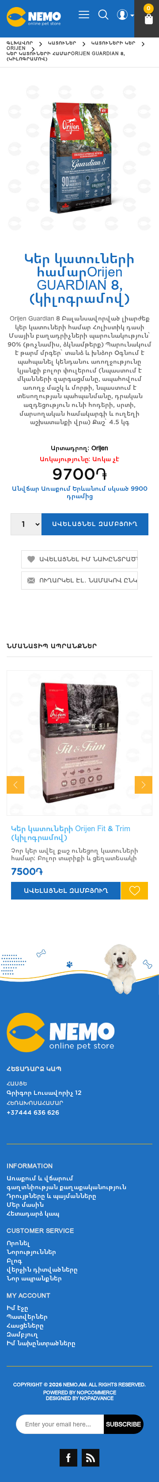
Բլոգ (14, 1261)
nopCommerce (96, 1392)
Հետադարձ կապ (33, 1213)
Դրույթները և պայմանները (51, 1196)
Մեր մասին (25, 1205)
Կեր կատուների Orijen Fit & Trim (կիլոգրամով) (70, 833)
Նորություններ (31, 1252)
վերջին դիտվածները (42, 1269)
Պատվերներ (27, 1317)
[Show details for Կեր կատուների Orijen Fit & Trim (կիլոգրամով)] (79, 743)
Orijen (99, 448)
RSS (90, 1458)
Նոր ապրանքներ (34, 1278)
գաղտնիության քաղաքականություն (66, 1187)
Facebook (68, 1458)
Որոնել (18, 1243)
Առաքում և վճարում (40, 1178)
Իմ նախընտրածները (41, 1343)
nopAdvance (97, 1398)
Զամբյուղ (22, 1334)
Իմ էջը (17, 1308)
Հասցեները (25, 1325)
